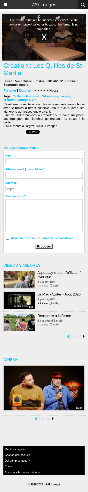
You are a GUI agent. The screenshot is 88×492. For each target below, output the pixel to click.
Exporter (25, 90)
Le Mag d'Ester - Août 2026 (59, 294)
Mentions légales (15, 449)
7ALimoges (44, 4)
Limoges (23, 100)
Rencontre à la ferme (54, 316)
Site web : (11, 182)
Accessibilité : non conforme (22, 472)
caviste (65, 96)
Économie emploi (16, 84)
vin (34, 100)
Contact (9, 466)
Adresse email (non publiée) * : (25, 169)
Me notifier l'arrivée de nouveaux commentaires (41, 238)
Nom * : (10, 155)
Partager (9, 90)
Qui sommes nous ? (17, 460)
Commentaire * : (16, 196)
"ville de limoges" (26, 96)
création (9, 100)
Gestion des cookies (17, 455)
